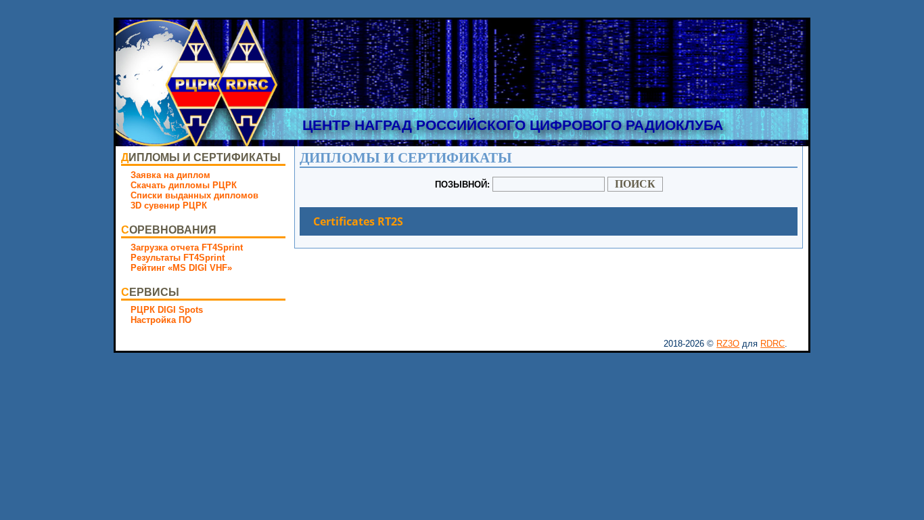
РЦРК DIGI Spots (167, 310)
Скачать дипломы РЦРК (184, 185)
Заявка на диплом (170, 175)
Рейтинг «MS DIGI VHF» (181, 268)
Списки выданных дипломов (194, 195)
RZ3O (727, 344)
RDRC (772, 344)
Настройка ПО (161, 320)
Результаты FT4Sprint (178, 258)
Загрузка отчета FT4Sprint (187, 247)
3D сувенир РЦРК (169, 205)
